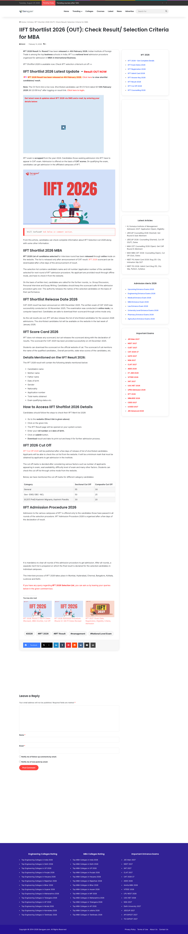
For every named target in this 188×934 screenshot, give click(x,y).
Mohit (23, 44)
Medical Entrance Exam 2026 (139, 298)
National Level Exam (102, 633)
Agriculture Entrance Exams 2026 (141, 319)
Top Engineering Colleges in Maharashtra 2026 (40, 894)
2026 (30, 633)
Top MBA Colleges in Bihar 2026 (85, 885)
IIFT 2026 (93, 259)
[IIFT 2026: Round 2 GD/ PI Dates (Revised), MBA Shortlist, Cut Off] (37, 609)
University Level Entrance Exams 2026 (143, 310)
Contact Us (163, 929)
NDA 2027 (132, 360)
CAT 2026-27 (129, 877)
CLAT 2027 (128, 872)
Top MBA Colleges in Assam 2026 (86, 889)
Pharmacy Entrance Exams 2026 (141, 315)
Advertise (129, 11)
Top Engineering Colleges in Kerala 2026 (37, 906)
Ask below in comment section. (58, 232)
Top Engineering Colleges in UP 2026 (36, 868)
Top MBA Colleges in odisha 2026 (86, 910)
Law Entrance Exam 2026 (138, 306)
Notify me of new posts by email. (34, 762)
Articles (30, 22)
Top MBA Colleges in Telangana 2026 (87, 902)
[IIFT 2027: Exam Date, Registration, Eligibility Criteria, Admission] (100, 609)
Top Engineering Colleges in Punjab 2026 (37, 872)
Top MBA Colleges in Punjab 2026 (86, 872)
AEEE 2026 (132, 369)
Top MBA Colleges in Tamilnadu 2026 (87, 915)
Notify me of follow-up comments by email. (39, 757)
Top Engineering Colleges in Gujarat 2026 (38, 889)
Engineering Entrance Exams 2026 (141, 293)
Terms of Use (142, 929)
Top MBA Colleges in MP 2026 (85, 894)
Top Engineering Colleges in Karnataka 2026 (39, 910)
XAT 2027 (127, 868)
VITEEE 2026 (129, 889)
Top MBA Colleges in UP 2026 (85, 868)
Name (22, 735)
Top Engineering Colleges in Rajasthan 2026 (39, 881)
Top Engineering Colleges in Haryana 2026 (38, 877)
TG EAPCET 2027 (130, 919)
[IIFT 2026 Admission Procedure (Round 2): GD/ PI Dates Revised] (68, 609)
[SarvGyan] (26, 11)
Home (66, 11)
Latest (110, 11)
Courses (100, 11)
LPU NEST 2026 (130, 894)
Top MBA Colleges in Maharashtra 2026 (88, 898)
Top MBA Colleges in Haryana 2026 (87, 877)
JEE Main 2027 (130, 860)
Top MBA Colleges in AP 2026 (84, 906)
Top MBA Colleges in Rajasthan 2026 (87, 881)
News (119, 11)
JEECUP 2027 (129, 910)
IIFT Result (60, 633)
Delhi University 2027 (132, 906)
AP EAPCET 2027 (130, 915)
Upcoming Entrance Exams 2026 (141, 289)
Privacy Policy (130, 929)
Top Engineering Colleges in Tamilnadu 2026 (39, 915)
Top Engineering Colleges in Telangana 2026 (39, 898)
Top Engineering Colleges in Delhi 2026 (37, 864)
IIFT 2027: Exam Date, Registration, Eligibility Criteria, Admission (98, 621)
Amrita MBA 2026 (131, 885)
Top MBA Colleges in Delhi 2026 (85, 864)
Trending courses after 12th (68, 3)
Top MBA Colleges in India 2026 (85, 860)
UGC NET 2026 (130, 898)
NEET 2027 (128, 864)
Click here (87, 77)
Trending (76, 11)
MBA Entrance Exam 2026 (138, 302)
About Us (153, 929)
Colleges (89, 11)
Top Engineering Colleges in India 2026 (37, 860)
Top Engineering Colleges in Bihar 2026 (37, 885)
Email (22, 746)
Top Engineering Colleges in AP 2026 (36, 902)
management (78, 633)
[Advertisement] (69, 542)
